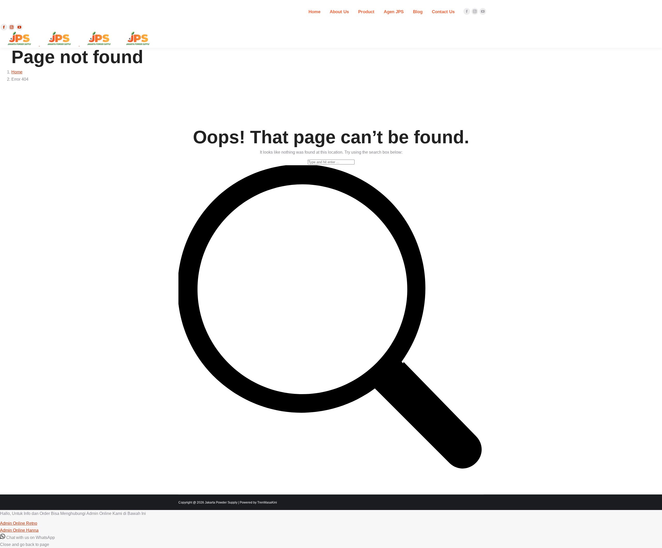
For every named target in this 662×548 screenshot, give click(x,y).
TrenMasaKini (267, 502)
